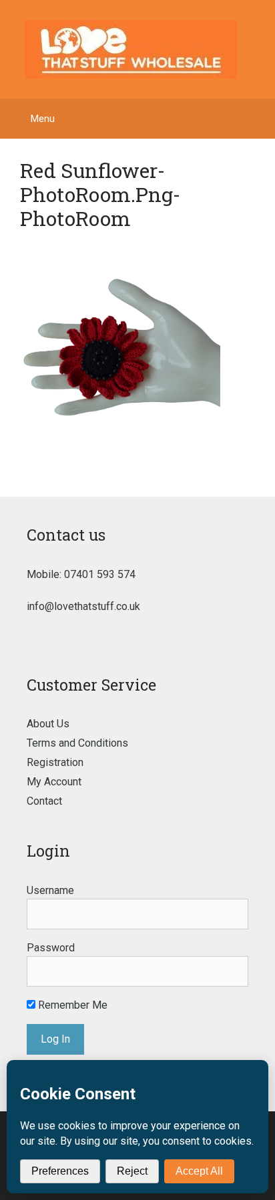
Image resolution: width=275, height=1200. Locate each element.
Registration (55, 762)
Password (51, 947)
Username (50, 890)
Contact (44, 801)
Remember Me (71, 1005)
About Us (48, 723)
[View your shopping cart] (258, 119)
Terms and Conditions (77, 743)
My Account (54, 781)
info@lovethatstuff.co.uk (83, 606)
